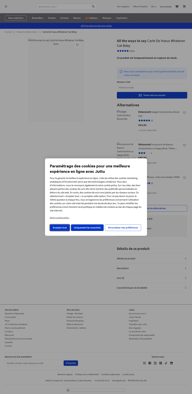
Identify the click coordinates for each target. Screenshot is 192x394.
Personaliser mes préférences (123, 227)
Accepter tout (60, 227)
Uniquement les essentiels (87, 227)
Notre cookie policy (59, 217)
